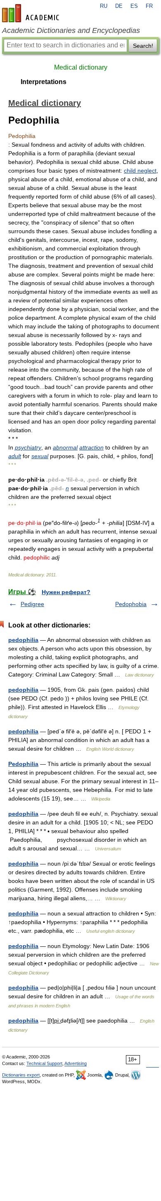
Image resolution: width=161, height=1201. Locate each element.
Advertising (75, 1063)
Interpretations (43, 81)
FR (149, 6)
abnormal (65, 447)
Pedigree (32, 604)
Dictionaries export (21, 1074)
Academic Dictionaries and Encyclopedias (71, 30)
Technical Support (44, 1063)
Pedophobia (131, 604)
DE (119, 6)
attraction (91, 447)
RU (103, 6)
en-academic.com (32, 13)
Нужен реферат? (66, 592)
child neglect (140, 170)
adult (14, 456)
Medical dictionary (80, 67)
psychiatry (28, 447)
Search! (143, 45)
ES (134, 6)
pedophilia (23, 640)
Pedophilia (23, 764)
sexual (39, 456)
